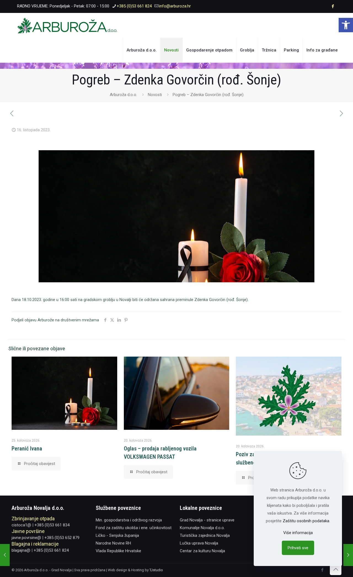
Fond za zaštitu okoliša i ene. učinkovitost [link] (134, 527)
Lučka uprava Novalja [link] (199, 543)
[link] (346, 25)
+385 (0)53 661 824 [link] (134, 6)
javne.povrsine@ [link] (26, 537)
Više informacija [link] (298, 532)
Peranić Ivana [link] (27, 448)
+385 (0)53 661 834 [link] (51, 525)
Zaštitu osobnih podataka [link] (306, 520)
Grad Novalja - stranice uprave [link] (207, 520)
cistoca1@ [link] (21, 525)
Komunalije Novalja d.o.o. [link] (202, 527)
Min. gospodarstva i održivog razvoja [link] (129, 520)
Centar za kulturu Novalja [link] (202, 550)
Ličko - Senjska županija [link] (117, 535)
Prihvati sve (298, 547)
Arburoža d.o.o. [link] (123, 94)
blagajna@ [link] (21, 550)
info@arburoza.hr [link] (175, 6)
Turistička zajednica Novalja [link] (205, 535)
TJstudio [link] (156, 570)
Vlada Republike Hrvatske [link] (118, 550)
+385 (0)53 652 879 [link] (61, 537)
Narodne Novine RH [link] (113, 543)
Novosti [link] (155, 94)
